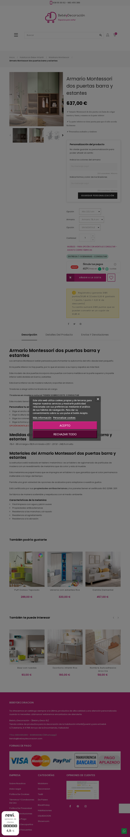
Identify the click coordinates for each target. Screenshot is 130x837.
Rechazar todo (65, 434)
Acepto (65, 425)
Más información (42, 417)
